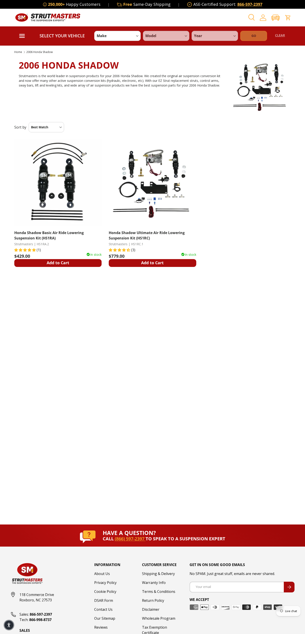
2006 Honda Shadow (39, 52)
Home (18, 52)
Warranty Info (154, 582)
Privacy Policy (105, 582)
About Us (102, 573)
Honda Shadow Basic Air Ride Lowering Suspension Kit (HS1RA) (49, 235)
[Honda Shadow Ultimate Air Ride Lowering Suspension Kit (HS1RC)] (152, 182)
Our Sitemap (104, 618)
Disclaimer (150, 609)
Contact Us (103, 609)
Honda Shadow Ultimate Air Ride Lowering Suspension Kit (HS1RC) (147, 235)
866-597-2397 (249, 4)
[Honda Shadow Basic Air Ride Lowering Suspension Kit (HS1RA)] (58, 182)
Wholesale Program (158, 618)
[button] (275, 17)
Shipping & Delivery (158, 573)
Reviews (101, 627)
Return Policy (153, 600)
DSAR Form (103, 600)
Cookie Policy (105, 591)
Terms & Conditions (158, 591)
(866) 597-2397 (130, 539)
